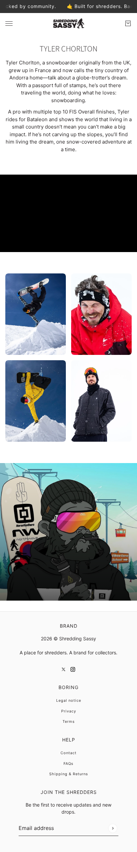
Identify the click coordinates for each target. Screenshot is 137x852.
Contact (68, 753)
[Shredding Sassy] (68, 23)
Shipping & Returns (68, 774)
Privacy (68, 711)
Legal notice (68, 700)
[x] (63, 669)
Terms (69, 721)
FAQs (68, 763)
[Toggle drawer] (9, 23)
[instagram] (73, 669)
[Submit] (112, 828)
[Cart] (128, 23)
